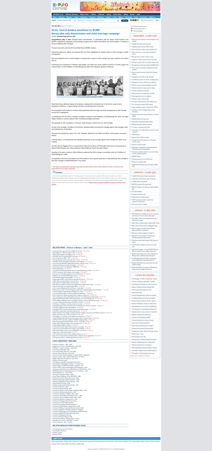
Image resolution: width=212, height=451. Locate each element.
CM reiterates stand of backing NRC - (66, 277)
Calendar (101, 14)
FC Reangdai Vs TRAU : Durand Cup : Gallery (144, 279)
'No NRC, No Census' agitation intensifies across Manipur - (72, 261)
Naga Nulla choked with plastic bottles (142, 122)
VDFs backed (135, 134)
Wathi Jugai (80, 444)
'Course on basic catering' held (140, 99)
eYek (138, 14)
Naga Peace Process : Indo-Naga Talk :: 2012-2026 (67, 346)
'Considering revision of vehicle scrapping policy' (145, 79)
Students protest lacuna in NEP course (142, 47)
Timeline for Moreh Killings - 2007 (62, 388)
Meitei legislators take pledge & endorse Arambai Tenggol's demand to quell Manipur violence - (82, 313)
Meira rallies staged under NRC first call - (68, 254)
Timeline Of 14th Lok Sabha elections (63, 402)
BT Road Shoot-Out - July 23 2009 (62, 372)
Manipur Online (57, 434)
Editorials (75, 441)
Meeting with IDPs (137, 292)
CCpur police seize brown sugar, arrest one (144, 179)
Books (132, 14)
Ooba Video (117, 14)
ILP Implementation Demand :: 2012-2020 (64, 351)
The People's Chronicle (59, 431)
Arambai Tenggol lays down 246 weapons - (68, 307)
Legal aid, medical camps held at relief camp (144, 59)
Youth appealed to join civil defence (141, 96)
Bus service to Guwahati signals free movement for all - (71, 274)
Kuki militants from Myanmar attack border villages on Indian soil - (75, 295)
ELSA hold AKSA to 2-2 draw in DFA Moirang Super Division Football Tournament (144, 268)
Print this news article (139, 28)
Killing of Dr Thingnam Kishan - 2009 (63, 374)
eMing (126, 14)
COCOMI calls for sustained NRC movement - (69, 256)
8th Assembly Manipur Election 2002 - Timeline (66, 418)
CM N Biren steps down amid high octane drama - (70, 311)
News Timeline (145, 441)
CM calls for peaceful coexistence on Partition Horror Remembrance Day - (77, 284)
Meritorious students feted (139, 162)
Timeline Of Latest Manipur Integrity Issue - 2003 (66, 406)
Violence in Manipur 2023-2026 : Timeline (143, 281)
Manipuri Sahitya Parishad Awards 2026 (143, 287)
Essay (97, 441)
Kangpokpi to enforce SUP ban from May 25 (144, 82)
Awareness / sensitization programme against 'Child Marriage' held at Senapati (144, 148)
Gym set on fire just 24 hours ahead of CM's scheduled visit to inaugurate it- (77, 336)
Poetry (153, 441)
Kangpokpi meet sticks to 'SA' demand (142, 77)
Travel (76, 17)
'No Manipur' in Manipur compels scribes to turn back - (71, 304)
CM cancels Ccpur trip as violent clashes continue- (70, 334)
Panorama (128, 17)
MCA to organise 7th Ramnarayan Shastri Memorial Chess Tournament (143, 229)
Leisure (108, 17)
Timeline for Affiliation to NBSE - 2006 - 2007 (65, 394)
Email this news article (139, 26)
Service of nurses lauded (139, 144)
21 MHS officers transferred (139, 181)
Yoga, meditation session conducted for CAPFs (145, 107)
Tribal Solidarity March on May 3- (65, 325)
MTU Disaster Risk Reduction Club (141, 290)
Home (63, 26)
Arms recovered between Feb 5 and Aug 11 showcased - (72, 288)
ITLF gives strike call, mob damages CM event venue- (71, 337)
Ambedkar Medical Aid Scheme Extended (143, 298)
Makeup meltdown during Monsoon (141, 314)
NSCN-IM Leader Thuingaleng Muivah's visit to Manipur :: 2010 (70, 371)
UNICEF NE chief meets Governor (141, 44)
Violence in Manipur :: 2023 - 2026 (62, 344)
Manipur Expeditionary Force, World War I (143, 342)
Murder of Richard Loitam (60, 360)
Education (83, 17)
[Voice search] (118, 21)
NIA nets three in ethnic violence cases (142, 57)
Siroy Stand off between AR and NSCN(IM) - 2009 (66, 376)
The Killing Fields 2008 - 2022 (61, 350)
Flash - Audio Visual (116, 441)
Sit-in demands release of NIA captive (142, 104)
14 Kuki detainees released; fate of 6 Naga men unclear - (72, 291)
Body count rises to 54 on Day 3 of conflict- (68, 314)
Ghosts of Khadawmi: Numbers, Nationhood (144, 303)
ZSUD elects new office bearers (140, 197)
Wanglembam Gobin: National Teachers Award (145, 331)
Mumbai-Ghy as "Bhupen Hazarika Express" (144, 339)
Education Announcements (86, 441)
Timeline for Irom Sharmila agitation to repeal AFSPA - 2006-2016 (71, 355)
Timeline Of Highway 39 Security (62, 415)
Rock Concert (61, 444)
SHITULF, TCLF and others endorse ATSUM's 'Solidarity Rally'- (74, 320)
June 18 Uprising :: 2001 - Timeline (62, 422)
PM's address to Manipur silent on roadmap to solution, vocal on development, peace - (80, 300)
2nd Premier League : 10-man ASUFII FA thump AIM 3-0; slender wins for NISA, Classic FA (145, 250)
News (55, 17)
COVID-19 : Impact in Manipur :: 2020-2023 (65, 348)
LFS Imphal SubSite (134, 441)
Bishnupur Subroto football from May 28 (143, 233)
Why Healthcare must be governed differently (144, 306)
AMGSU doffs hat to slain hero (140, 119)
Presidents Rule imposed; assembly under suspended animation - (74, 309)
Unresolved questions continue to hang (142, 320)
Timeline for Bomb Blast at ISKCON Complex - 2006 (67, 395)
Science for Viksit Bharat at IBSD (141, 317)
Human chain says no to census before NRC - (69, 286)
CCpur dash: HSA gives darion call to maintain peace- (71, 323)
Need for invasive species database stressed (144, 85)
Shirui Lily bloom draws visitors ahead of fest (144, 49)
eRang (109, 14)
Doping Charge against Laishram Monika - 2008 (66, 380)
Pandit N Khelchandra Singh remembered (143, 176)
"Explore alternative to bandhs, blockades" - (68, 265)
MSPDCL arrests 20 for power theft (141, 184)
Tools (136, 17)
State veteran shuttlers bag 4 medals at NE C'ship (145, 223)
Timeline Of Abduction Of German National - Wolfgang (68, 410)
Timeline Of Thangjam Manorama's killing (64, 401)
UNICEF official (136, 156)
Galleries (100, 17)
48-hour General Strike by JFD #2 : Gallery (144, 301)
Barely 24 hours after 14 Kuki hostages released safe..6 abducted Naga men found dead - (80, 290)
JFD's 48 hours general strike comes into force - (69, 281)
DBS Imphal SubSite (57, 441)
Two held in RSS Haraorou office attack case (144, 101)
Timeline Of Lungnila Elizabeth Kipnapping (65, 404)
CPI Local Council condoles (139, 204)
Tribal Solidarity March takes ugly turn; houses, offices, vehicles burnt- (76, 318)
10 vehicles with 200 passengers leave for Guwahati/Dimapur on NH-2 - (76, 270)
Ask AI (124, 21)
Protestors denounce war (139, 194)
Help (88, 449)
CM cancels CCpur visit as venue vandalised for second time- (73, 330)
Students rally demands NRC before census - (69, 276)
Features (92, 17)
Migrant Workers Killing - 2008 (61, 383)
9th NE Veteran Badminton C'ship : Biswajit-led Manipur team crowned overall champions (145, 254)
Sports (54, 444)
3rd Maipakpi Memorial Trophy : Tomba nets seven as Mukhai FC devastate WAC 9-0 (144, 259)
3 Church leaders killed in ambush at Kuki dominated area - (73, 293)
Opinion (158, 441)
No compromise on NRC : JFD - (65, 258)
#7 (141, 323)
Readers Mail (68, 441)
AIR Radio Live (58, 14)
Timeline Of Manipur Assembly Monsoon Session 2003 (68, 408)
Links (115, 17)
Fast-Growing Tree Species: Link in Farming (144, 284)
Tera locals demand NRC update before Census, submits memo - (74, 263)
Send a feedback (138, 31)
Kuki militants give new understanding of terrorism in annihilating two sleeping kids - (79, 297)
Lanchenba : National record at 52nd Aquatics (144, 350)
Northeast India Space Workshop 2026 (142, 328)
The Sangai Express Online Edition (63, 429)
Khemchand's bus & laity (139, 337)
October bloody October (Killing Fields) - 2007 (66, 385)
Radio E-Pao (84, 14)
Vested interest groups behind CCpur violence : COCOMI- (72, 321)
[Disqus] (90, 215)
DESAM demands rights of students (142, 124)
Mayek (121, 17)
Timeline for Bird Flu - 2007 (60, 387)
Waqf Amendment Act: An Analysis (141, 345)
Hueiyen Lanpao (57, 432)
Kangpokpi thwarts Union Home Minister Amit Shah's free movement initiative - (78, 306)
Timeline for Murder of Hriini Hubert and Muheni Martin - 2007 (70, 390)
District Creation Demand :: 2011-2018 (63, 353)
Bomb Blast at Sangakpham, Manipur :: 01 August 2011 (68, 364)
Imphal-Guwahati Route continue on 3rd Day (144, 295)
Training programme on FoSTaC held (142, 159)
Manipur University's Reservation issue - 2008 (66, 378)
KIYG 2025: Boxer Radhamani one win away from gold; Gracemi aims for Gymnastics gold (145, 215)
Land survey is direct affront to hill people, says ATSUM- (72, 328)
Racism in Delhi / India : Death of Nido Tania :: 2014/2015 (68, 357)
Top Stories (73, 444)
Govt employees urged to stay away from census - (70, 260)
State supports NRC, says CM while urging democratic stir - (73, 279)
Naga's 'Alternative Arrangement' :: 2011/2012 (65, 358)
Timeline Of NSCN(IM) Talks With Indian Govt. (66, 413)
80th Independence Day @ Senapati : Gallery (144, 348)
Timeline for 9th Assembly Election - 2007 (64, 392)
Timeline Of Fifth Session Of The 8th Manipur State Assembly (70, 411)
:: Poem (138, 334)
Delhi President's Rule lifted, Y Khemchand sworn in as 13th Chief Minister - (77, 298)
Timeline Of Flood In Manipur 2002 (62, 417)
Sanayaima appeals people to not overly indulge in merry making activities (145, 152)
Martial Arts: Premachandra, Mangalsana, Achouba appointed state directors (143, 236)
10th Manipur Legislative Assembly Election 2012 (66, 362)
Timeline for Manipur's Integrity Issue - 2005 (65, 399)
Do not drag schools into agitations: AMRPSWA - (70, 267)
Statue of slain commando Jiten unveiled (143, 93)
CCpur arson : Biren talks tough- (65, 332)
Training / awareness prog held (140, 90)
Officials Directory (72, 14)
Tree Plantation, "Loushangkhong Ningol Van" (144, 309)
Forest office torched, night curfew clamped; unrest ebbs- (72, 327)
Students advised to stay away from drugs (143, 88)
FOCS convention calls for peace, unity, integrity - (70, 272)
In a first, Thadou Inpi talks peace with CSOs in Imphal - (71, 302)
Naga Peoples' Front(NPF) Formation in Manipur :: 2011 (68, 365)
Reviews (61, 17)
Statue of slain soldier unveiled (140, 137)
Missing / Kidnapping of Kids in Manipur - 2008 (66, 381)
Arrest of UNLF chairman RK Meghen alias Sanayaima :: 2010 (70, 367)
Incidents (125, 441)
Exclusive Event (104, 441)
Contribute (143, 17)
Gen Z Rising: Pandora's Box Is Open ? (143, 325)
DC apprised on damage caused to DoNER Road (145, 65)
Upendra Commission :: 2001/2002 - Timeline (65, 420)
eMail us (152, 17)
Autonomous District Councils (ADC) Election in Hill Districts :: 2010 (72, 369)
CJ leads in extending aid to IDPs (141, 127)
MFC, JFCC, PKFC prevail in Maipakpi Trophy (145, 226)
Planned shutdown (137, 191)
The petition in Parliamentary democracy (143, 353)
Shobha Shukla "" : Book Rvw (144, 312)
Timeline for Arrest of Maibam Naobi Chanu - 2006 (67, 397)
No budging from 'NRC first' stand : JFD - (67, 253)
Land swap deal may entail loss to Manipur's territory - (71, 251)
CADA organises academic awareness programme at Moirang (142, 200)
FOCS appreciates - (62, 268)
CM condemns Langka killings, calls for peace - (69, 283)
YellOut (93, 14)
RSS (67, 444)
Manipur (69, 17)
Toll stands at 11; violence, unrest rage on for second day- (72, 316)
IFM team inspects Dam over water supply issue (145, 62)
